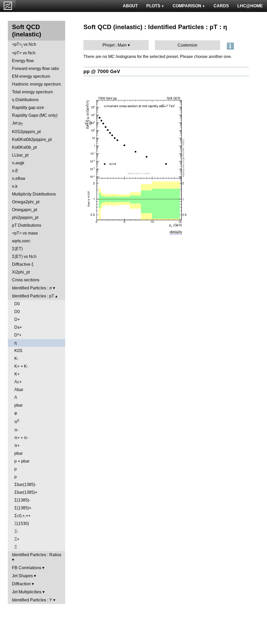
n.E (15, 170)
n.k (14, 186)
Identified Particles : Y (32, 600)
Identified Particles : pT (33, 296)
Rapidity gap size (28, 107)
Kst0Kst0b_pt (24, 147)
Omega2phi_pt (25, 202)
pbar (18, 405)
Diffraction (21, 584)
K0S (18, 350)
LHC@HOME (250, 6)
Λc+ (18, 382)
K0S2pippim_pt (26, 131)
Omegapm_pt (24, 209)
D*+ (17, 335)
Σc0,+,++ (22, 516)
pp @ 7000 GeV (101, 71)
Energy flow (23, 61)
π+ (17, 445)
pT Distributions (26, 225)
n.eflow (18, 178)
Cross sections (25, 280)
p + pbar (21, 461)
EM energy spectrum (31, 76)
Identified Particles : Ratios (36, 555)
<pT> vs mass (25, 233)
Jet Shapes (22, 576)
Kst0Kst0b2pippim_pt (32, 139)
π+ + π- (21, 438)
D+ (17, 319)
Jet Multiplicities (26, 592)
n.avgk (18, 163)
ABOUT (130, 6)
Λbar (18, 389)
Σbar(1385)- (25, 484)
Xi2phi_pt (21, 272)
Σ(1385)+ (22, 508)
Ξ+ (16, 539)
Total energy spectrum (32, 92)
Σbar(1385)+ (25, 492)
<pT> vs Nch (24, 45)
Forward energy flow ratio (35, 68)
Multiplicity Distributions (34, 194)
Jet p (17, 123)
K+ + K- (21, 366)
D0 (17, 304)
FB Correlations (26, 568)
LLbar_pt (20, 155)
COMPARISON (187, 6)
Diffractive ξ (22, 264)
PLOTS (153, 6)
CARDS (221, 6)
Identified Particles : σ (32, 288)
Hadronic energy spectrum (36, 84)
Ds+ (18, 327)
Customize (187, 45)
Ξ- (16, 531)
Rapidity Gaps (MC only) (34, 115)
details (176, 232)
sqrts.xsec (21, 241)
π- (16, 430)
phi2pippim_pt (25, 217)
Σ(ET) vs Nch (24, 256)
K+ (17, 374)
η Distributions (25, 100)
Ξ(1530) (21, 523)
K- (16, 358)
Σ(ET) (17, 248)
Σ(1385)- (22, 500)
